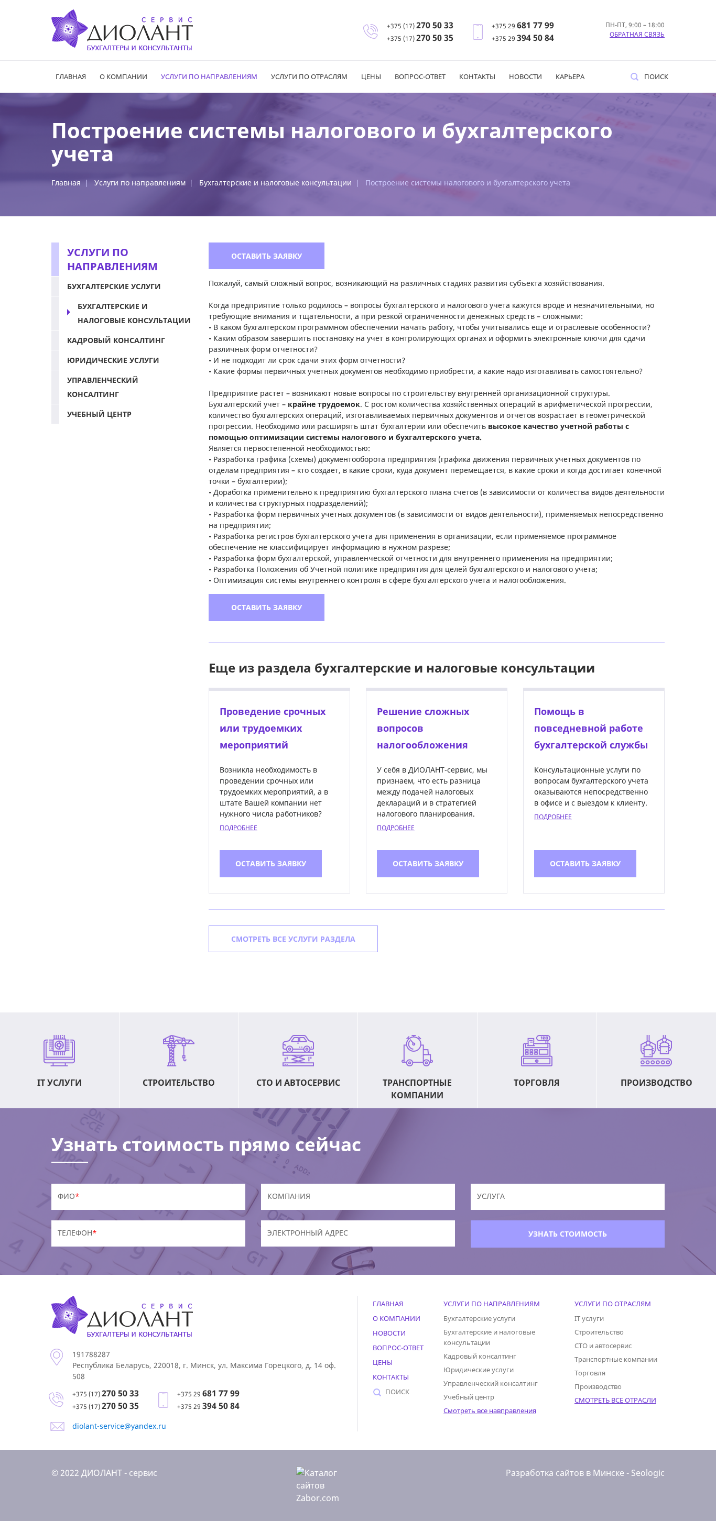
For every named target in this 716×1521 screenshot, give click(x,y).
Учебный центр (99, 414)
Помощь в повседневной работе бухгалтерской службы (591, 728)
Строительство (599, 1332)
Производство (598, 1386)
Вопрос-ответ (420, 76)
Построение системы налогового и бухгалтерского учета (467, 183)
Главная (71, 76)
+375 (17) (420, 25)
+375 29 (523, 25)
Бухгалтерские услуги (114, 286)
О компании (123, 76)
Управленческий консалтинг (102, 387)
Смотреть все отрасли (615, 1400)
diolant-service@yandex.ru (119, 1426)
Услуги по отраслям (309, 76)
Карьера (570, 76)
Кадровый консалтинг (116, 340)
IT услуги (589, 1318)
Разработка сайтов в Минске (565, 1473)
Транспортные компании (615, 1359)
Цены (371, 76)
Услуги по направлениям (209, 76)
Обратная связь (637, 34)
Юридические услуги (113, 360)
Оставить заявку (266, 256)
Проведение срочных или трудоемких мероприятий (273, 728)
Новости (525, 76)
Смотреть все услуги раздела (293, 939)
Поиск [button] (656, 76)
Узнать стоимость (567, 1234)
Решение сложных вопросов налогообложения (423, 728)
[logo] (122, 29)
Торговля (589, 1372)
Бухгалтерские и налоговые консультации (275, 183)
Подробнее (238, 827)
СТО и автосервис (603, 1345)
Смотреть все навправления (489, 1410)
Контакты (477, 76)
